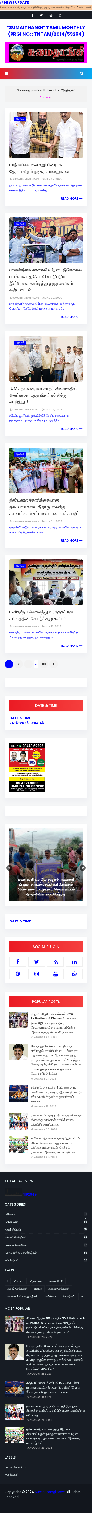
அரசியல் (46, 1214)
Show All (46, 97)
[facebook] (32, 15)
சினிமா (38, 1289)
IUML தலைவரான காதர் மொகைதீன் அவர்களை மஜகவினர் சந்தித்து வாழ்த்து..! (43, 395)
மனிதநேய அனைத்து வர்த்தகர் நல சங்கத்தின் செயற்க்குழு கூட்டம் (41, 615)
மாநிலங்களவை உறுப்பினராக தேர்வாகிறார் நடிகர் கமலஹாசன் (39, 168)
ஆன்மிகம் (46, 1222)
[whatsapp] (74, 974)
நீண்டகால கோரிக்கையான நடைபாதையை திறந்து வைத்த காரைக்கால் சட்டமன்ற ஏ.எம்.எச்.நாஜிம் (44, 507)
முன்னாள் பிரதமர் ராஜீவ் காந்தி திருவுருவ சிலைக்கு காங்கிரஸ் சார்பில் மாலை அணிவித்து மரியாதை (56, 1120)
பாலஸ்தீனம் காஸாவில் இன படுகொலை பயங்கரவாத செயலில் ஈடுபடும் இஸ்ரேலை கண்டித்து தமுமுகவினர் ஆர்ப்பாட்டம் (45, 280)
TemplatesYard (49, 1507)
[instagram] (51, 15)
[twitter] (41, 15)
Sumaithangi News (25, 179)
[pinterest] (60, 15)
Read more (69, 198)
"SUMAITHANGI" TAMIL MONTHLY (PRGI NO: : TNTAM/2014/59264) (46, 30)
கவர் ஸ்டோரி (46, 1229)
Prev (9, 868)
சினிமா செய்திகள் (46, 1245)
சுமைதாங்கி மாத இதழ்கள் (46, 1253)
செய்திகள (50, 1296)
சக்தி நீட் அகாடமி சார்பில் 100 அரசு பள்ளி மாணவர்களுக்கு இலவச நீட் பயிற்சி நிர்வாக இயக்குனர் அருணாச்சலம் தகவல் (57, 1094)
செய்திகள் (46, 1260)
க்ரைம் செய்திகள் (46, 1237)
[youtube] (55, 974)
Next (83, 868)
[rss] (55, 962)
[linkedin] (74, 962)
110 (44, 664)
